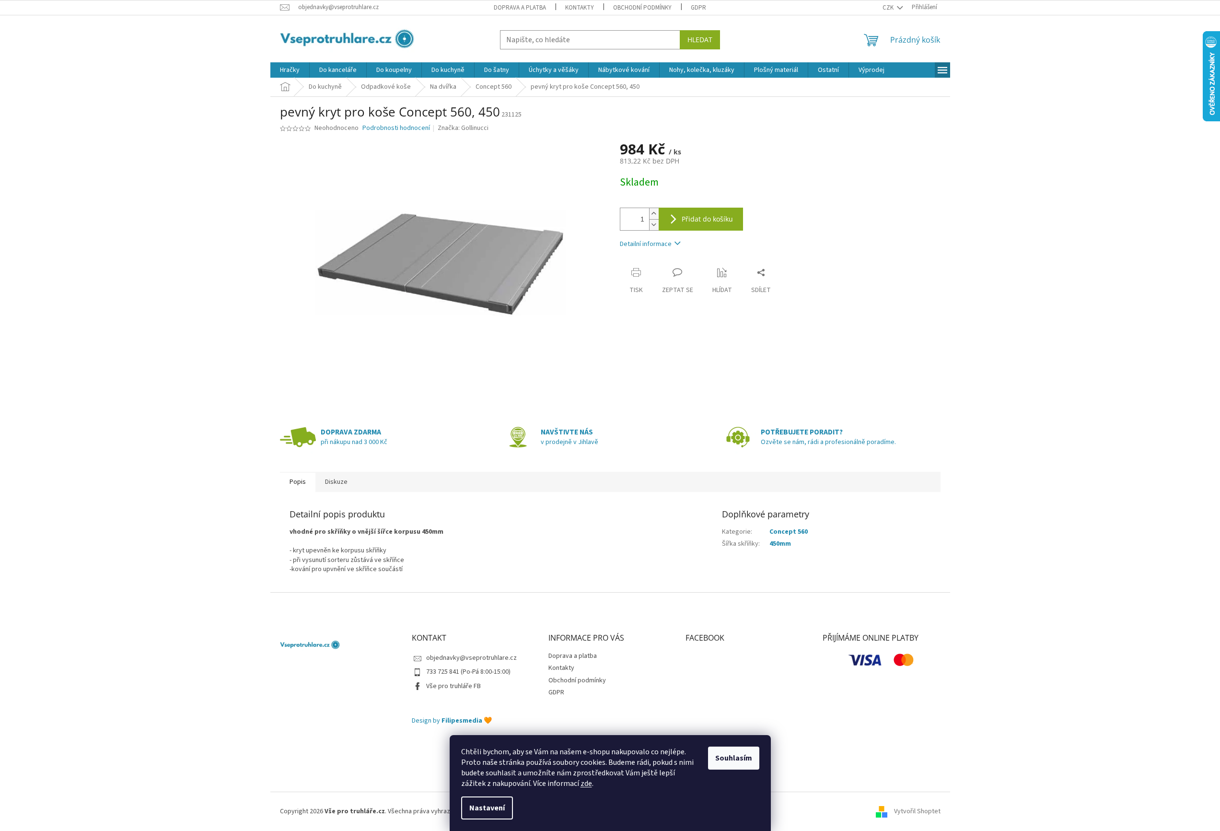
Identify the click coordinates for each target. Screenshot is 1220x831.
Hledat (699, 39)
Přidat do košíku (707, 218)
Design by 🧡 (452, 721)
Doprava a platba (520, 7)
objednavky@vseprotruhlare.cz (471, 658)
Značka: (463, 128)
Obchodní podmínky (642, 7)
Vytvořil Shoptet (917, 811)
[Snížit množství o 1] (654, 224)
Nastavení (487, 808)
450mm (780, 544)
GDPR (698, 7)
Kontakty (579, 7)
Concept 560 (788, 532)
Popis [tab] (298, 482)
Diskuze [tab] (336, 482)
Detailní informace (646, 244)
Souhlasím (733, 758)
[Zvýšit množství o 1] (654, 213)
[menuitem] (289, 70)
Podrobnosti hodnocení (396, 128)
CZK (889, 7)
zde (586, 783)
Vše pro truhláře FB (453, 686)
